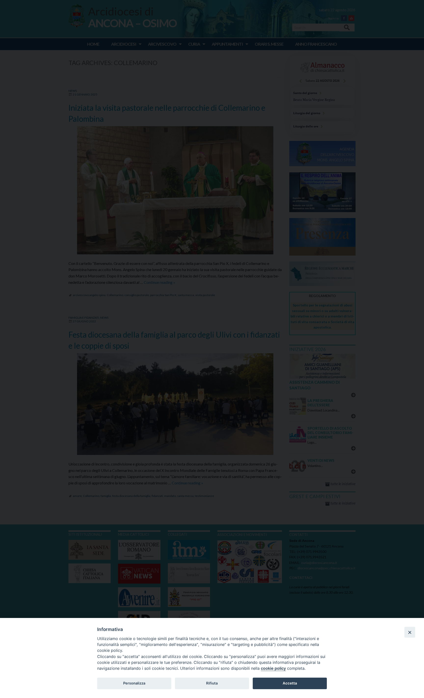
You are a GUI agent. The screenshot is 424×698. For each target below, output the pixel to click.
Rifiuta (212, 683)
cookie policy (273, 668)
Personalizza (134, 683)
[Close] (409, 632)
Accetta (290, 683)
